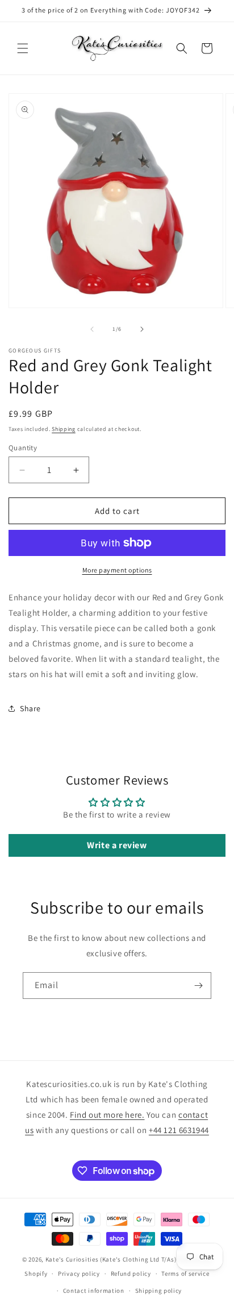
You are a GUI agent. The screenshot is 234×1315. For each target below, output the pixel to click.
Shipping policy (158, 1291)
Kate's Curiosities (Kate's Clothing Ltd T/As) (111, 1259)
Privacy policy (79, 1273)
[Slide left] (92, 329)
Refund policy (131, 1273)
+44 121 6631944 (179, 1130)
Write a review (117, 845)
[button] (22, 48)
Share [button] (30, 708)
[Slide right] (141, 329)
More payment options (117, 570)
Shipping (64, 429)
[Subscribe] (198, 985)
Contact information (93, 1291)
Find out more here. (107, 1114)
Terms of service (185, 1273)
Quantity (23, 448)
